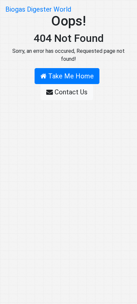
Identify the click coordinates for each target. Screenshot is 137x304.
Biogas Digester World (38, 9)
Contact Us (70, 92)
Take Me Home (70, 76)
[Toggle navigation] (122, 9)
